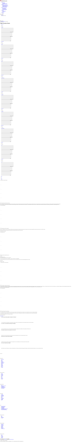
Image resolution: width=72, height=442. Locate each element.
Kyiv (1, 366)
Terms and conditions (2, 439)
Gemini (2, 373)
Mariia (2, 24)
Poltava (2, 44)
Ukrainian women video (4, 6)
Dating (2, 7)
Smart (1, 396)
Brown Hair (2, 427)
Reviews (3, 10)
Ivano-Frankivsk (2, 128)
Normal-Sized (2, 417)
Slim (1, 416)
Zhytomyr (2, 27)
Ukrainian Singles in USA (4, 3)
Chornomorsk (2, 359)
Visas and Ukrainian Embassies (4, 409)
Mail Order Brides (4, 8)
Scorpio (2, 375)
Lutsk (1, 361)
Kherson (2, 367)
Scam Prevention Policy (11, 439)
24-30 (1, 435)
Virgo (1, 376)
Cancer (2, 377)
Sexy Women (2, 398)
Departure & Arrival (3, 406)
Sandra (2, 108)
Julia (2, 142)
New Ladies (3, 2)
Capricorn (2, 378)
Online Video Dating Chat (4, 5)
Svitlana (2, 41)
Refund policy (8, 439)
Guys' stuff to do (2, 407)
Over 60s (2, 437)
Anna (2, 58)
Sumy (1, 360)
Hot (1, 397)
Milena (2, 125)
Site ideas (3, 12)
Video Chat (2, 4)
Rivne (1, 364)
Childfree (2, 399)
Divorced (2, 394)
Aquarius (2, 374)
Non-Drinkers (2, 395)
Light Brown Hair (3, 428)
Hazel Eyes (2, 424)
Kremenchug (2, 363)
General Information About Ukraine (4, 408)
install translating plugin (3, 21)
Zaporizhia (2, 111)
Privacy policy (5, 439)
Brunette (2, 426)
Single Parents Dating (4, 9)
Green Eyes (2, 425)
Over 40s (2, 436)
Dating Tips (3, 11)
